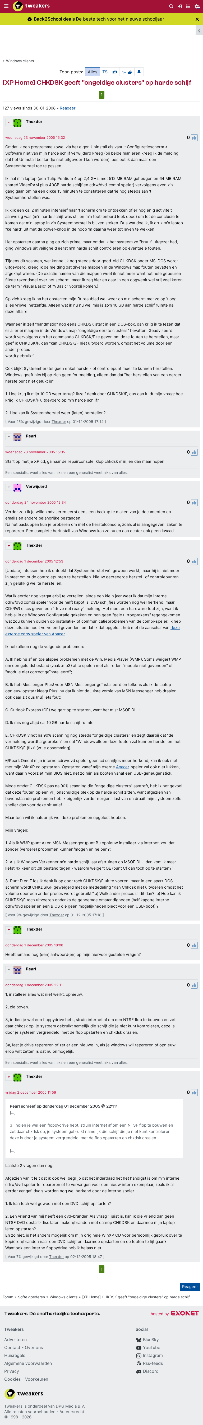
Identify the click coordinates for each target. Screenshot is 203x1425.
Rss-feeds (153, 1363)
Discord (151, 1371)
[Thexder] (17, 123)
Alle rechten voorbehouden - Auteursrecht (44, 1411)
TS (105, 71)
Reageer (68, 108)
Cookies (12, 1379)
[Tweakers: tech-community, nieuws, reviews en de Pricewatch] (31, 6)
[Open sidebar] (199, 30)
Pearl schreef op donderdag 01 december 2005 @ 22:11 (63, 1106)
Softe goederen (31, 1297)
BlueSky (151, 1339)
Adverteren (15, 1339)
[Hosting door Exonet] (175, 1314)
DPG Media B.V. (70, 1406)
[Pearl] (17, 437)
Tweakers (13, 1406)
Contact (12, 1347)
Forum (8, 1297)
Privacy (11, 1371)
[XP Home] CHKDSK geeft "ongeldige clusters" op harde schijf (136, 1297)
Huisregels (14, 1355)
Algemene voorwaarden (28, 1363)
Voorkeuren (36, 1379)
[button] (6, 6)
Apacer (122, 766)
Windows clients (20, 61)
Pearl (31, 436)
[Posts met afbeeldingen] (114, 72)
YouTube (151, 1347)
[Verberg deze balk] (197, 19)
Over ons (34, 1347)
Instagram (153, 1355)
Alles (92, 71)
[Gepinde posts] (139, 72)
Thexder (34, 121)
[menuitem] (171, 6)
